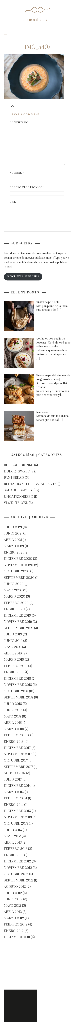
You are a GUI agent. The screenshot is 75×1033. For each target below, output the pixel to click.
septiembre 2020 (19, 578)
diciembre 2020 (18, 559)
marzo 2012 (14, 918)
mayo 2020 (13, 590)
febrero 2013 (15, 849)
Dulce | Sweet (17, 471)
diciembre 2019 (17, 616)
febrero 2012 (15, 925)
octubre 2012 (16, 874)
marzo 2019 (14, 660)
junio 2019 (13, 641)
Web (13, 202)
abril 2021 (13, 540)
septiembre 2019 (18, 628)
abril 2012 (13, 912)
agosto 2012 (15, 887)
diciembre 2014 (17, 786)
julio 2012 (13, 893)
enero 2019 (14, 672)
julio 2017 (13, 780)
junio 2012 (13, 899)
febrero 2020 (16, 603)
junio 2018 (13, 710)
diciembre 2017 (17, 748)
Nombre (17, 172)
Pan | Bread (14, 478)
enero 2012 (14, 931)
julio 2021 (13, 527)
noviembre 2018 (18, 685)
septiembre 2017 (18, 767)
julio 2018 (13, 704)
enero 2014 (13, 805)
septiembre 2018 (18, 698)
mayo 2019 (12, 647)
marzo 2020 (14, 597)
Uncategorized (18, 497)
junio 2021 (13, 534)
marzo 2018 (14, 729)
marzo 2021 (14, 546)
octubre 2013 (16, 824)
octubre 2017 (16, 761)
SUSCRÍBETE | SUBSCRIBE (23, 276)
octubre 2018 (16, 691)
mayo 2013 (12, 836)
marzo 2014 (14, 792)
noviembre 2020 (18, 565)
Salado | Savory (18, 490)
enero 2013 (13, 855)
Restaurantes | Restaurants (30, 484)
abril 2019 (13, 653)
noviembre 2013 (18, 817)
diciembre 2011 (17, 937)
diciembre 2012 (17, 862)
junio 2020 (14, 584)
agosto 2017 (14, 773)
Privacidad (20, 1006)
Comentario (20, 122)
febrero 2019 (15, 666)
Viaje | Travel (16, 503)
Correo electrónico (27, 187)
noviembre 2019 (18, 622)
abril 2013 (13, 843)
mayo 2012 (12, 906)
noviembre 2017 (18, 754)
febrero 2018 (15, 736)
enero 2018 (14, 742)
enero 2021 (14, 553)
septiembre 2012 (18, 880)
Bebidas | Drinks (18, 465)
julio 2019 (13, 635)
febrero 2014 (15, 799)
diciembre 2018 (17, 679)
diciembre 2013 (17, 811)
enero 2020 (14, 609)
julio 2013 (13, 830)
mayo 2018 (12, 716)
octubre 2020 (16, 572)
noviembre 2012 (18, 868)
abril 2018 (13, 723)
